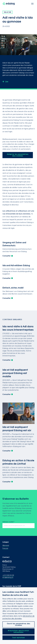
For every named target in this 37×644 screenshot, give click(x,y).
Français (5, 548)
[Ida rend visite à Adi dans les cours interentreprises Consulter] (18, 343)
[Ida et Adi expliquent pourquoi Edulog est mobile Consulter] (18, 382)
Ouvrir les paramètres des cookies (18, 624)
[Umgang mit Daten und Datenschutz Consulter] (18, 249)
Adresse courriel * (8, 522)
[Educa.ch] (6, 563)
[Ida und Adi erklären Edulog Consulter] (18, 272)
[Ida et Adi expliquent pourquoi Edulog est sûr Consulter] (18, 427)
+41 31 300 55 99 (8, 575)
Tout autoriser (18, 637)
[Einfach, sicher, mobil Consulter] (18, 293)
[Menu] (32, 4)
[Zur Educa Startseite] (8, 4)
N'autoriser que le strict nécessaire (18, 631)
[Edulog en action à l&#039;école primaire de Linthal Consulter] (18, 471)
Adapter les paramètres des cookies (17, 155)
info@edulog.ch (7, 577)
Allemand (5, 545)
